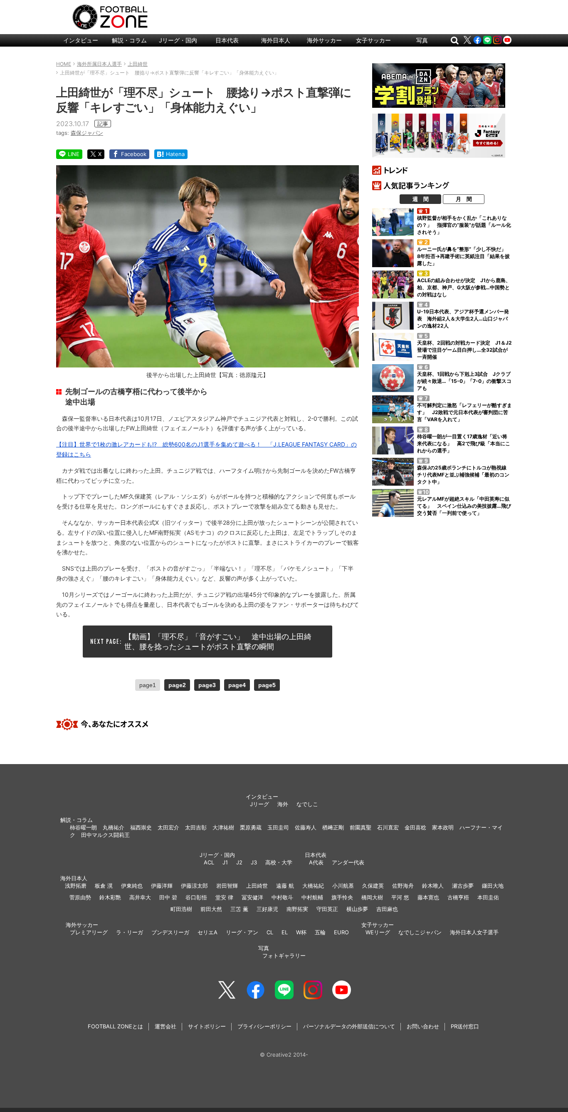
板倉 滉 (104, 885)
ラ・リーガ (129, 932)
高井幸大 (140, 897)
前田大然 (211, 909)
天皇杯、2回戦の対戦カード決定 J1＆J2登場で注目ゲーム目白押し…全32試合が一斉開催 (464, 350)
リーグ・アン (242, 932)
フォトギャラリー (284, 955)
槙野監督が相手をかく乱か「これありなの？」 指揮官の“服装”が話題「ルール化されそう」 (464, 225)
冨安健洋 (252, 897)
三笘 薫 (239, 909)
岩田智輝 (227, 885)
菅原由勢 (80, 897)
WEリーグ (377, 932)
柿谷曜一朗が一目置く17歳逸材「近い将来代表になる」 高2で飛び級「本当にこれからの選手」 (463, 443)
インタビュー (80, 40)
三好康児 (267, 909)
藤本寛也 (428, 897)
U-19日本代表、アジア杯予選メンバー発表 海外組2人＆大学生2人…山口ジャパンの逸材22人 (463, 318)
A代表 (316, 862)
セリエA (207, 932)
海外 (282, 804)
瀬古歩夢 (463, 885)
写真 (422, 40)
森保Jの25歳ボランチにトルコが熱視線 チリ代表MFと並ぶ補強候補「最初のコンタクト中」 (464, 474)
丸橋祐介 (113, 827)
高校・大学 (278, 862)
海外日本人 (275, 40)
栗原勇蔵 (251, 827)
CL (270, 932)
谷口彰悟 (196, 897)
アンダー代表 (348, 862)
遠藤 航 (285, 885)
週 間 (420, 199)
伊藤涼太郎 (194, 885)
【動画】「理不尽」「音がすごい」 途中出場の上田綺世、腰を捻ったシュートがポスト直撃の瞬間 (217, 641)
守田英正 (327, 909)
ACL (209, 862)
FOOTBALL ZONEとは (115, 1026)
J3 (254, 862)
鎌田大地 (493, 885)
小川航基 (343, 885)
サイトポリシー (207, 1026)
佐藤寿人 (305, 827)
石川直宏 (388, 827)
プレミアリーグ (89, 932)
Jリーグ (259, 804)
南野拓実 (297, 909)
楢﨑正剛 (333, 827)
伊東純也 (132, 885)
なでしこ (307, 804)
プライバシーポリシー (264, 1026)
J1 (225, 862)
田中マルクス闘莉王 (105, 835)
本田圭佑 (488, 897)
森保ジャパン (87, 132)
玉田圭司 (278, 827)
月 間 (464, 199)
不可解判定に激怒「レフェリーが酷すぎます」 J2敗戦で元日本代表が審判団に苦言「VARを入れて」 (464, 412)
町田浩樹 (181, 909)
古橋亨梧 (458, 897)
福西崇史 (141, 827)
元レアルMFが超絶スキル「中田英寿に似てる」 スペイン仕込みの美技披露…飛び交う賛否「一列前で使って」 (464, 506)
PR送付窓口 (465, 1026)
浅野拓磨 (75, 885)
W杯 (301, 932)
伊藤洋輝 (162, 885)
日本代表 (227, 40)
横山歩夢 (357, 909)
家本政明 (443, 827)
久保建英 (373, 885)
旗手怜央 (342, 897)
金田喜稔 (415, 827)
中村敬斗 (282, 897)
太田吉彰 (196, 827)
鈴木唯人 (433, 885)
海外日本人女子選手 (474, 932)
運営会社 (165, 1026)
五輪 (320, 932)
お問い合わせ (423, 1026)
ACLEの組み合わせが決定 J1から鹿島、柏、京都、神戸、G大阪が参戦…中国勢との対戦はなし (464, 287)
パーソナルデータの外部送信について (349, 1026)
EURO (341, 932)
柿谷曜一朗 (83, 827)
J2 (239, 862)
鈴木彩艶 (110, 897)
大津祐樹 (223, 827)
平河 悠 (400, 897)
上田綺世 (257, 885)
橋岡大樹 (372, 897)
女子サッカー (373, 40)
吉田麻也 (387, 909)
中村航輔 (312, 897)
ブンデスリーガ (170, 932)
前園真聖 (360, 827)
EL (285, 932)
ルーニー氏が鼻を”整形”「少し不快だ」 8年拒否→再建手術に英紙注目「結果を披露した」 (464, 256)
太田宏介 (168, 827)
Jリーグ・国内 (178, 40)
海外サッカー (324, 40)
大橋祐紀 (313, 885)
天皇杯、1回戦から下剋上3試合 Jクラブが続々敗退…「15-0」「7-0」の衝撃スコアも (464, 381)
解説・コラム (129, 40)
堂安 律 (224, 897)
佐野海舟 (403, 885)
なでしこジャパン (420, 932)
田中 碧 (168, 897)
